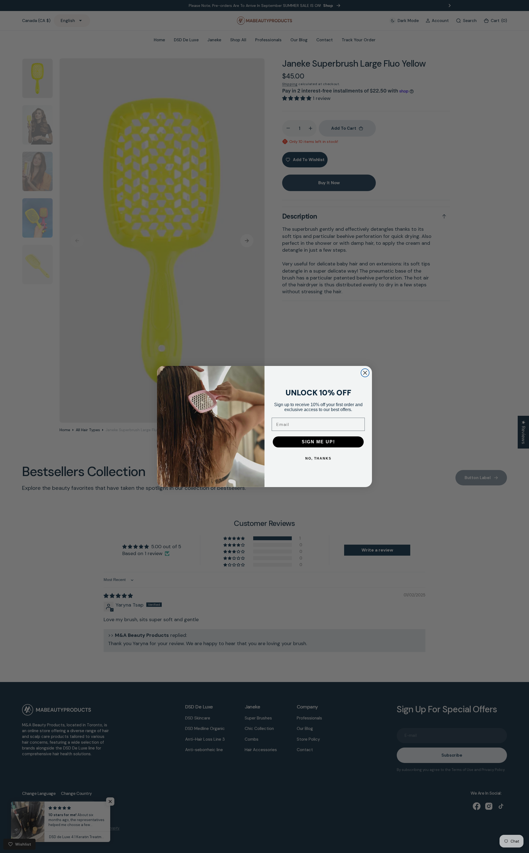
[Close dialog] (365, 373)
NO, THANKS (318, 458)
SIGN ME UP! (318, 441)
